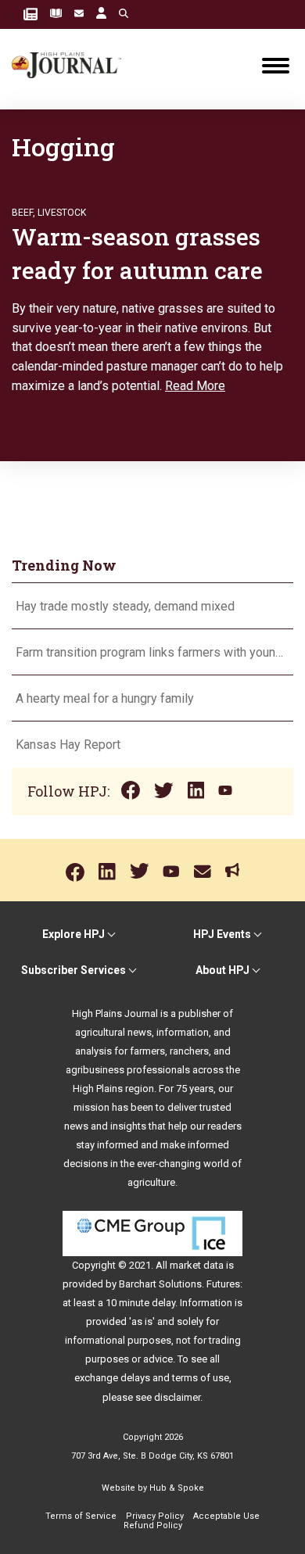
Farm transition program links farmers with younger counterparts (152, 652)
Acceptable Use (226, 1516)
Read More (195, 385)
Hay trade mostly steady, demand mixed (125, 606)
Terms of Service (81, 1516)
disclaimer (177, 1397)
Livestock (62, 212)
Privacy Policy (155, 1516)
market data (197, 1265)
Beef (22, 212)
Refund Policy (153, 1525)
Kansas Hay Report (68, 744)
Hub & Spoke (176, 1488)
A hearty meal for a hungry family (106, 698)
